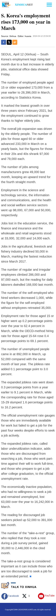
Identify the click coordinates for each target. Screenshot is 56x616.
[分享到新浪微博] (14, 42)
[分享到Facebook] (3, 42)
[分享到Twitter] (9, 42)
